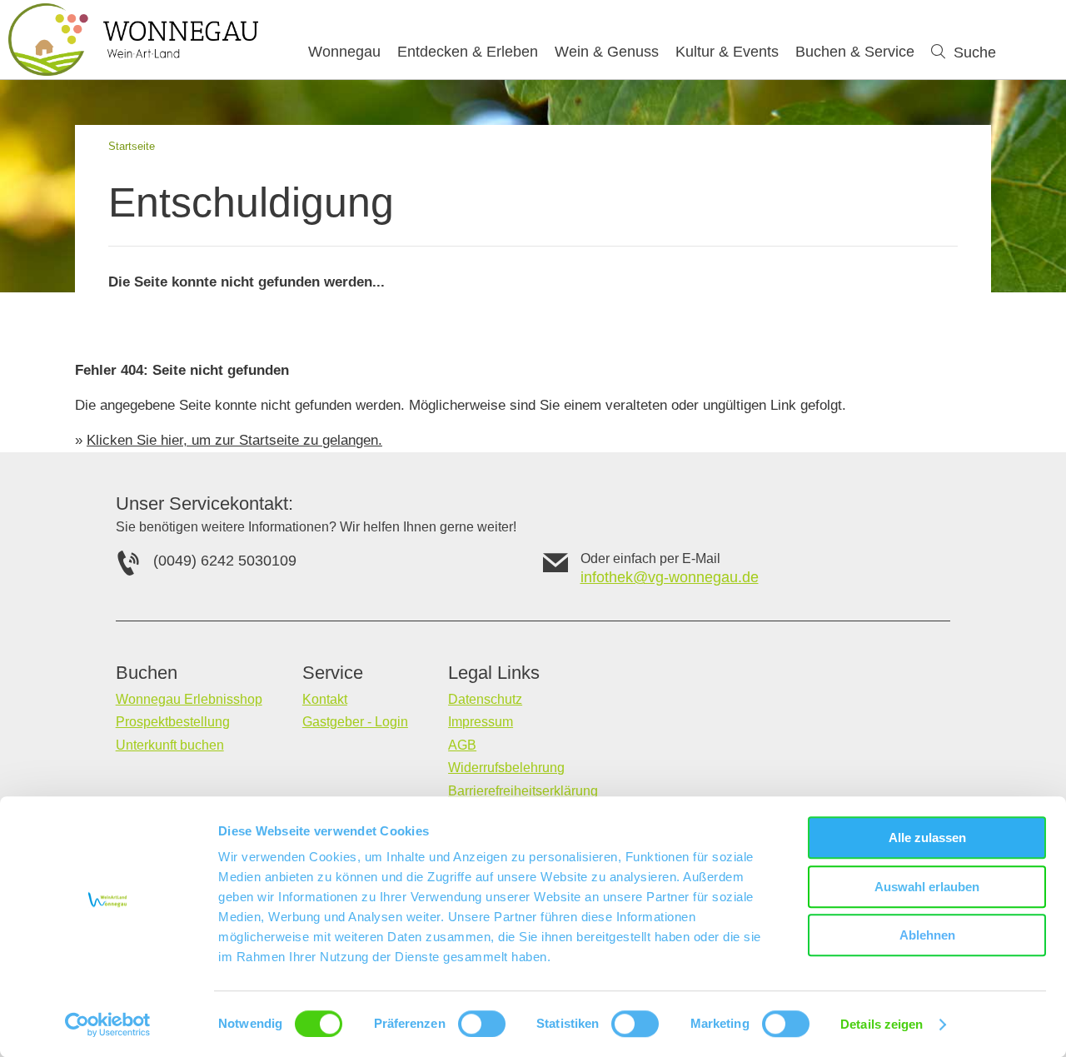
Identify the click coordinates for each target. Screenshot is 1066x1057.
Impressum (480, 722)
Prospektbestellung (173, 722)
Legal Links (494, 673)
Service (332, 673)
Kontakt (324, 699)
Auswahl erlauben (926, 887)
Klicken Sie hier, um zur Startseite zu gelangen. (234, 440)
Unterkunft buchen (170, 745)
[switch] (482, 1023)
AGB (462, 745)
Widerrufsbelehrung (506, 767)
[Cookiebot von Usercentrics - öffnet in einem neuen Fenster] (108, 1024)
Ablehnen (927, 935)
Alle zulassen (927, 837)
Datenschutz (485, 699)
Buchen (146, 673)
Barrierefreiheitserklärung (523, 791)
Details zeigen (881, 1024)
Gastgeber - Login (355, 722)
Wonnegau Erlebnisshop (189, 699)
